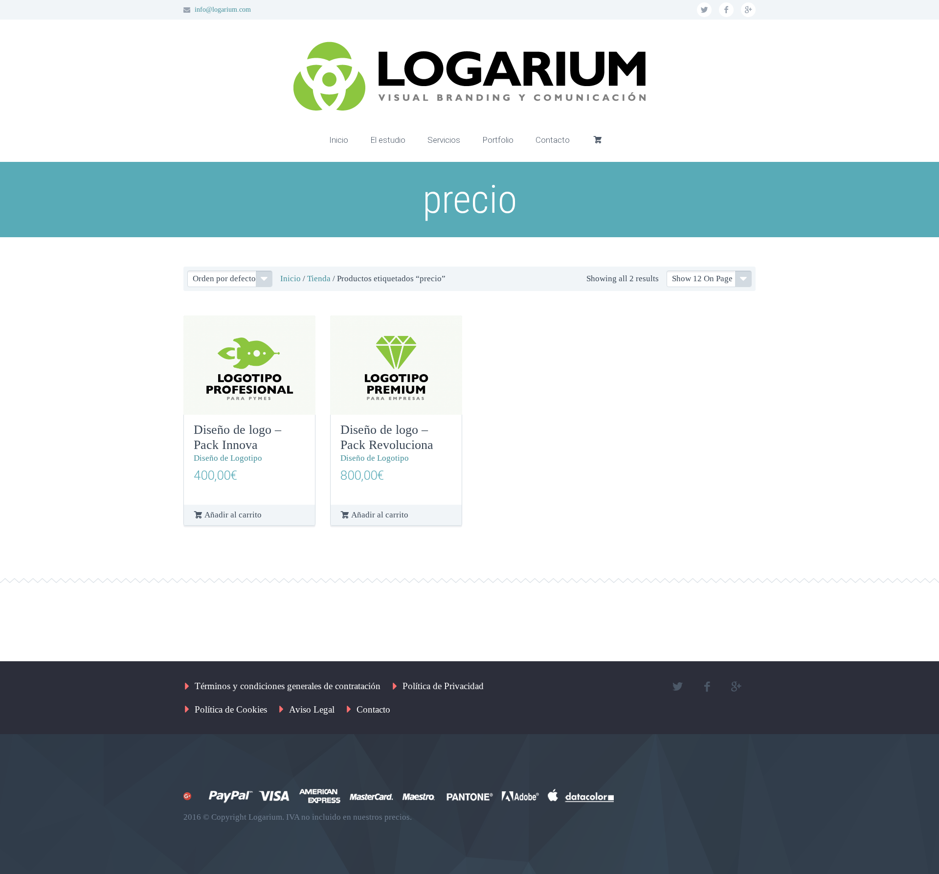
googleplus (748, 9)
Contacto (553, 140)
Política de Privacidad (443, 686)
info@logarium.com (223, 9)
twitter (704, 9)
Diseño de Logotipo (228, 458)
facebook (726, 9)
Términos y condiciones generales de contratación (287, 686)
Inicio (338, 140)
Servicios (443, 140)
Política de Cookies (231, 709)
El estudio (387, 140)
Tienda (319, 278)
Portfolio (498, 140)
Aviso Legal (312, 709)
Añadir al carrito (233, 514)
